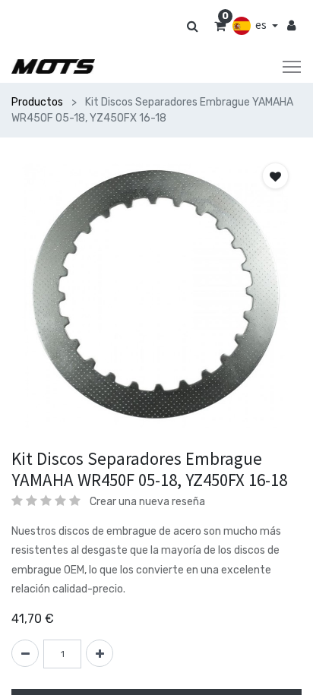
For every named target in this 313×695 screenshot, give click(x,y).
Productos (37, 102)
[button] (275, 176)
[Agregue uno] (99, 653)
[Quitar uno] (25, 653)
